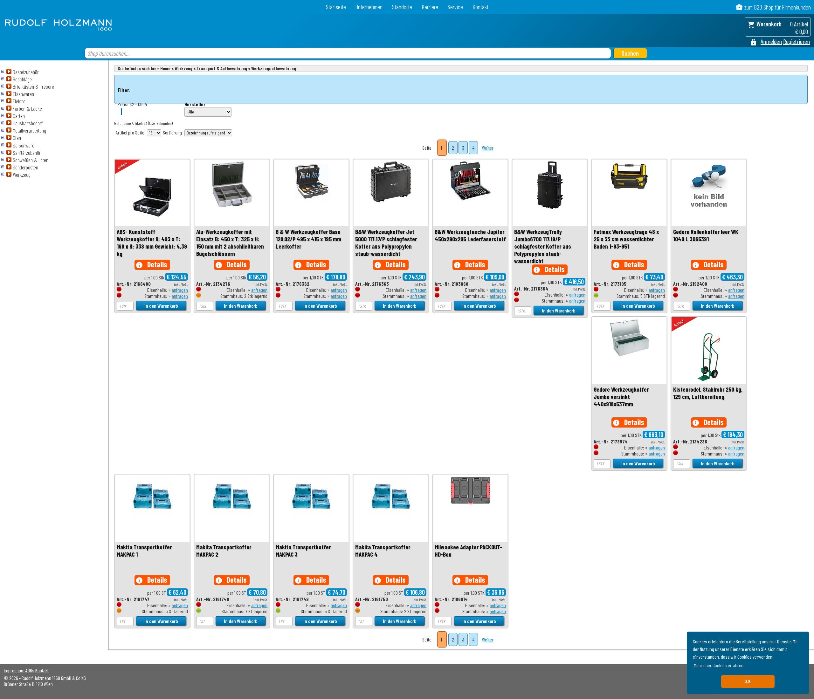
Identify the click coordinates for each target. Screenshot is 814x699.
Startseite (336, 6)
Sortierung (172, 132)
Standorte (402, 6)
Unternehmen (369, 6)
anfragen (180, 290)
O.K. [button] (748, 681)
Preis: (123, 104)
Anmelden (771, 41)
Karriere (430, 6)
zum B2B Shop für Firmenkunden (777, 7)
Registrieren (796, 41)
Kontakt (480, 6)
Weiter (487, 148)
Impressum (14, 670)
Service (455, 6)
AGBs (29, 670)
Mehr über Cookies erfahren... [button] (720, 665)
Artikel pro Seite (130, 132)
